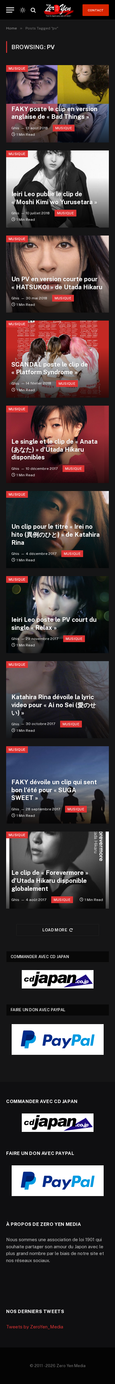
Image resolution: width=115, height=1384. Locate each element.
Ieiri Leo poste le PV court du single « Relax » (54, 623)
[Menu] (10, 10)
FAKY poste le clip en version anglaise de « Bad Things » (54, 113)
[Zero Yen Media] (58, 10)
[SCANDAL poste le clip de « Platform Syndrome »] (57, 359)
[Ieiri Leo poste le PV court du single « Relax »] (57, 614)
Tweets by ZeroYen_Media (34, 1326)
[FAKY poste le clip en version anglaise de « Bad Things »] (57, 103)
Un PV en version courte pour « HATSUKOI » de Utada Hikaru (56, 283)
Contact (96, 10)
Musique (17, 68)
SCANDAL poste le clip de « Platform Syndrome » (49, 368)
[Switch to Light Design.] (23, 10)
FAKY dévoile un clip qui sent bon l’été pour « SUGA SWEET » (54, 789)
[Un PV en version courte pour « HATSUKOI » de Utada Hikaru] (57, 274)
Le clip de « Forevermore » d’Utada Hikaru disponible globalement (49, 880)
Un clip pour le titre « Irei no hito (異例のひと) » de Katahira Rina (55, 534)
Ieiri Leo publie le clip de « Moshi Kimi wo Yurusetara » (54, 198)
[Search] (32, 10)
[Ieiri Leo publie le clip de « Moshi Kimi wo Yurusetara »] (57, 189)
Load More (54, 930)
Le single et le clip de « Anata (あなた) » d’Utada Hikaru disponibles (54, 449)
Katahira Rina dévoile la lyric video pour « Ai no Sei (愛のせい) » (53, 704)
